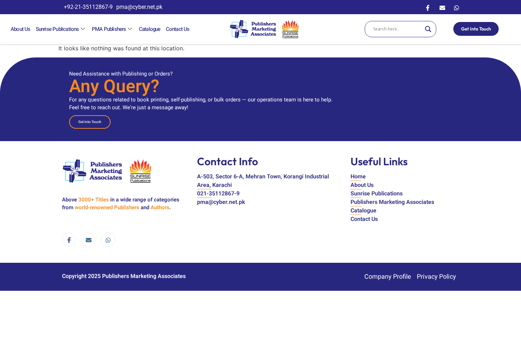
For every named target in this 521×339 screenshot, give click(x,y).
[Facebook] (428, 7)
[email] (89, 240)
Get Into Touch (476, 29)
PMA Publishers (109, 29)
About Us (20, 29)
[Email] (442, 7)
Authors (160, 207)
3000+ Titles (93, 200)
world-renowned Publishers (107, 207)
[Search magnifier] (428, 29)
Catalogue (150, 29)
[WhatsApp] (456, 7)
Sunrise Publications (57, 29)
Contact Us (178, 29)
